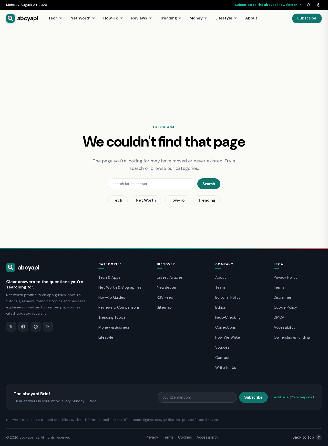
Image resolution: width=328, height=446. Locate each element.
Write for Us (225, 367)
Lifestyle (224, 18)
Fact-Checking (228, 317)
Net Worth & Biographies (119, 287)
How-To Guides (111, 297)
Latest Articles (170, 277)
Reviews (139, 18)
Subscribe (306, 18)
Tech (53, 18)
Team (220, 287)
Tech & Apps (109, 277)
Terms (279, 287)
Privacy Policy (286, 277)
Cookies (185, 437)
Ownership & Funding (292, 337)
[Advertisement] (164, 66)
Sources (222, 347)
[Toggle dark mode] (319, 5)
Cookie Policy (285, 307)
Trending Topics (112, 317)
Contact (222, 357)
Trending (168, 18)
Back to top (306, 437)
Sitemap (164, 307)
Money (196, 18)
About (251, 18)
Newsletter (167, 287)
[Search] (308, 5)
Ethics (220, 307)
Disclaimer (282, 297)
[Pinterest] (35, 326)
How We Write (227, 337)
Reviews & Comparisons (119, 307)
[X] (11, 326)
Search (208, 184)
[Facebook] (23, 326)
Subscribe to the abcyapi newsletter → (268, 5)
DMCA (279, 317)
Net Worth (80, 18)
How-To (110, 18)
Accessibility (284, 327)
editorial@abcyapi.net (294, 397)
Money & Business (114, 327)
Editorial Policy (228, 297)
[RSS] (48, 326)
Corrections (225, 327)
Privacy (152, 437)
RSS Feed (165, 297)
